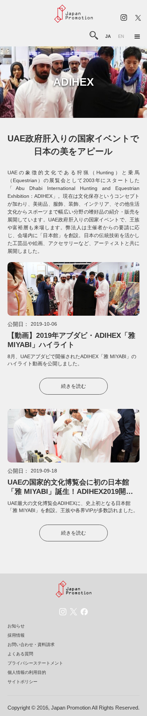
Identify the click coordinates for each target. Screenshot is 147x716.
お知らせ (16, 626)
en (121, 36)
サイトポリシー (22, 681)
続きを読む (73, 386)
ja (108, 36)
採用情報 (16, 635)
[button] (137, 37)
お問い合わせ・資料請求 (31, 644)
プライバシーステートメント (35, 663)
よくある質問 (20, 653)
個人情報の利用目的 (26, 672)
